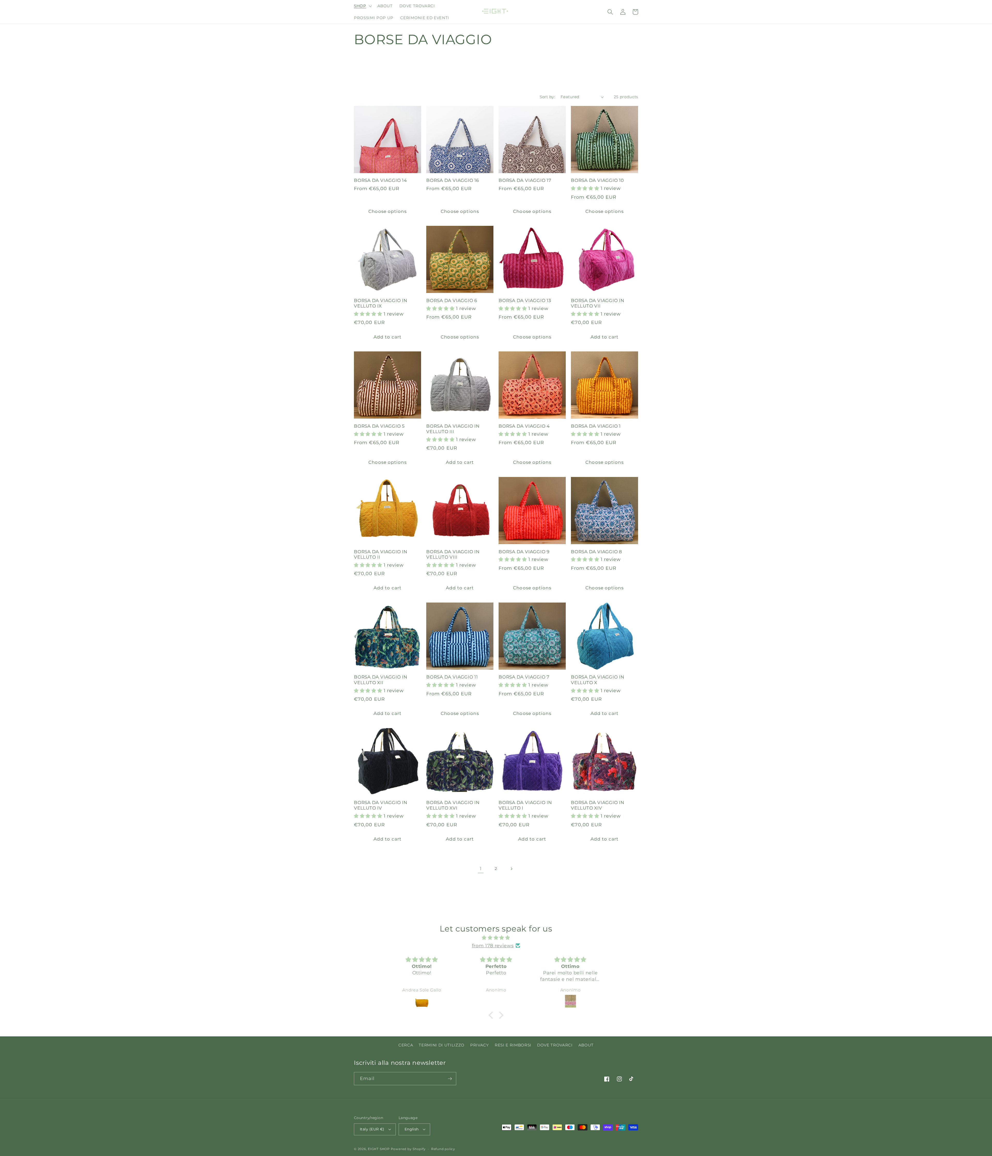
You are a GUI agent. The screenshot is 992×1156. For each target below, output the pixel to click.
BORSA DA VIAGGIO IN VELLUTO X (597, 679)
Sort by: (547, 96)
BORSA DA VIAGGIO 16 (452, 180)
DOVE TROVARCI (555, 1045)
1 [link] (481, 868)
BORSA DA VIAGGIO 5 (379, 426)
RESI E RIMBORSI (513, 1045)
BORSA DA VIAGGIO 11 (452, 677)
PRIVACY (479, 1045)
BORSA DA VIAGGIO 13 (525, 300)
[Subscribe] (450, 1078)
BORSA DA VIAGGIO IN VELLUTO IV (380, 805)
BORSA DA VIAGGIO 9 (524, 551)
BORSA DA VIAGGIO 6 (451, 300)
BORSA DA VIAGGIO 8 (596, 551)
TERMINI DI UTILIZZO (441, 1045)
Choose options (387, 211)
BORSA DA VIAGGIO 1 (596, 426)
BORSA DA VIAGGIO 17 (525, 180)
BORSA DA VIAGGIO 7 (524, 677)
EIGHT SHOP (379, 1149)
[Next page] (511, 868)
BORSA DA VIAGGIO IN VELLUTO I (525, 805)
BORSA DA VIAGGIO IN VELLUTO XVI (453, 805)
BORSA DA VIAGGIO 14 (380, 180)
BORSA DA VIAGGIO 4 (524, 426)
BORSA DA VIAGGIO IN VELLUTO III (453, 428)
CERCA (405, 1045)
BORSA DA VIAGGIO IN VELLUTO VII (597, 303)
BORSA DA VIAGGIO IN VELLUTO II (380, 554)
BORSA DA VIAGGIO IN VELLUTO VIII (453, 554)
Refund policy (443, 1149)
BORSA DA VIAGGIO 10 (597, 180)
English (412, 1129)
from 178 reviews (493, 945)
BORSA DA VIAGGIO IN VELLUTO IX (380, 303)
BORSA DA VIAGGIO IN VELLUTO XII (380, 679)
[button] (362, 6)
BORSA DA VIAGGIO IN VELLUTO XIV (597, 805)
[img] (496, 938)
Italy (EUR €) (372, 1129)
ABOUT (586, 1045)
